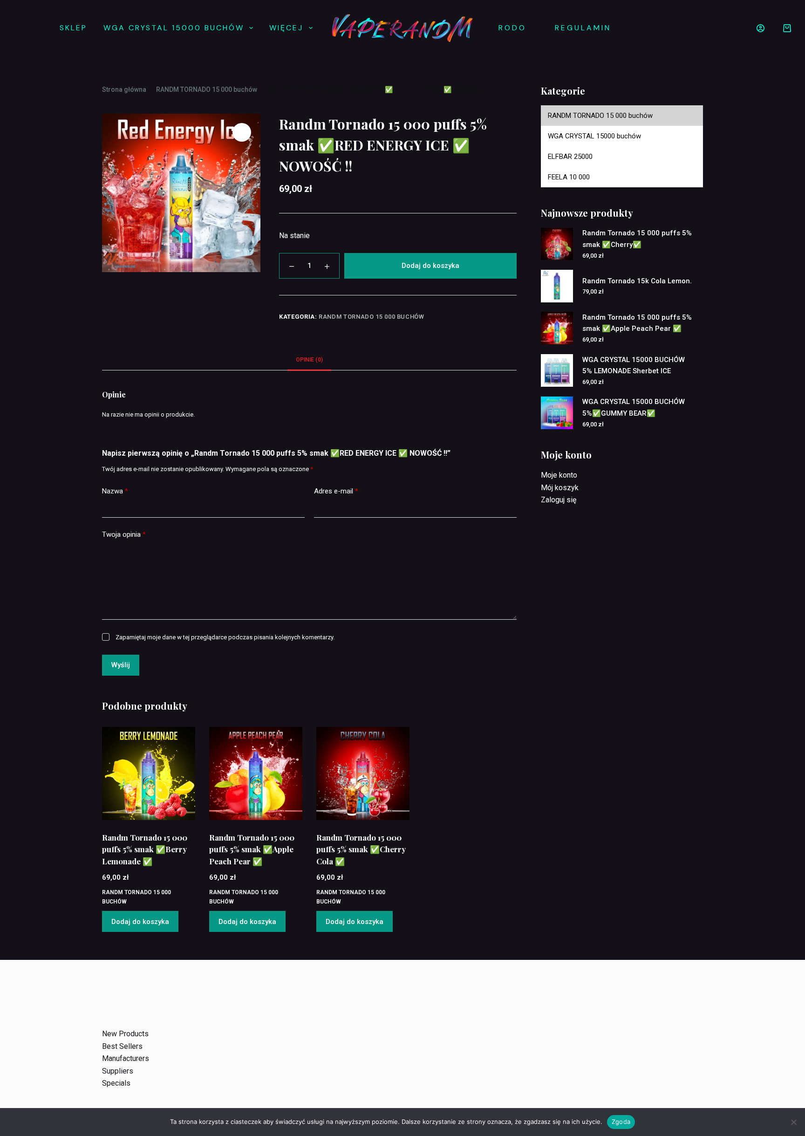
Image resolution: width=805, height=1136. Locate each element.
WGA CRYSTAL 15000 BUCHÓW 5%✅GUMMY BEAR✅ (633, 407)
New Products (125, 1033)
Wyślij (120, 665)
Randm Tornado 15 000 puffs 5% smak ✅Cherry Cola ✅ (361, 849)
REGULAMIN (583, 28)
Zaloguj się (558, 499)
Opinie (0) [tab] (309, 359)
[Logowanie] (760, 28)
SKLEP (73, 28)
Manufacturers (125, 1058)
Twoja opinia (124, 534)
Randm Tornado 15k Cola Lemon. (637, 281)
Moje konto (559, 475)
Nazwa (115, 491)
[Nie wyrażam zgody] (793, 1122)
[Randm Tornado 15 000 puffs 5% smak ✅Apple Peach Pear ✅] (255, 773)
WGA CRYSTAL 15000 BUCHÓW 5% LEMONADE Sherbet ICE (633, 366)
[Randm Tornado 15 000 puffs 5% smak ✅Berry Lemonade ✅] (148, 773)
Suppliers (117, 1071)
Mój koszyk (560, 487)
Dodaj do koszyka (430, 265)
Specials (116, 1083)
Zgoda (621, 1121)
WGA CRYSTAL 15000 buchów (173, 28)
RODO (512, 28)
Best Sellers (122, 1046)
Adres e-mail (336, 491)
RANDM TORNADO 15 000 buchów (371, 316)
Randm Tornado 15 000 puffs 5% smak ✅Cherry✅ (637, 239)
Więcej (286, 28)
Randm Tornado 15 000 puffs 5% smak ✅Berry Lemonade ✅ (144, 849)
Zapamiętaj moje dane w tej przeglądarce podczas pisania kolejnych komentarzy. (225, 637)
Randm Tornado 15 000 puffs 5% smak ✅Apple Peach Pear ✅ (251, 849)
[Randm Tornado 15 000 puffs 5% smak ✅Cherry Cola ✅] (362, 773)
